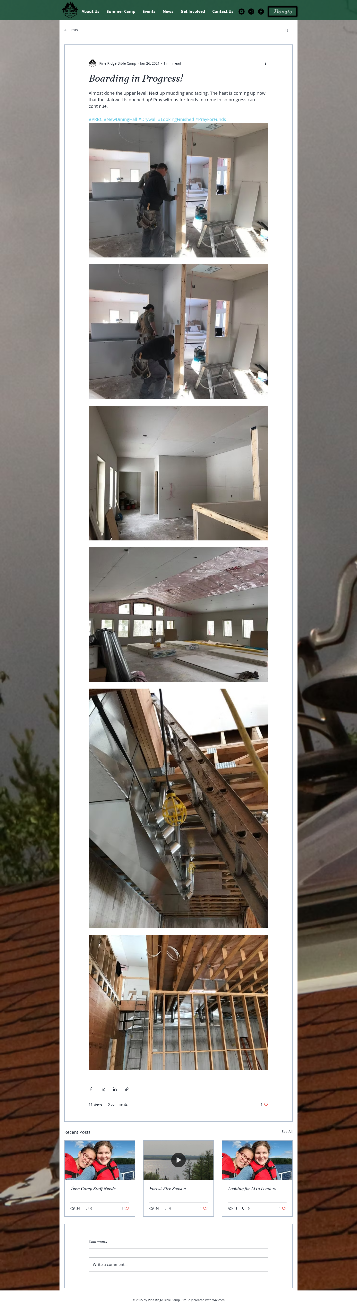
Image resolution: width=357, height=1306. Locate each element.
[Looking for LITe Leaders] (257, 1160)
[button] (286, 30)
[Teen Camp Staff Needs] (100, 1160)
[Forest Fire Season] (179, 1160)
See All (287, 1131)
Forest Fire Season (167, 1188)
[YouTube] (241, 12)
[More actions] (265, 63)
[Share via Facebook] (91, 1089)
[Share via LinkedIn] (114, 1089)
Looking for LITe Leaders (252, 1188)
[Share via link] (126, 1089)
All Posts (71, 29)
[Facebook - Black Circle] (261, 12)
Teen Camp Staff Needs (93, 1188)
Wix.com (218, 1300)
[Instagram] (251, 12)
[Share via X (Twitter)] (103, 1089)
